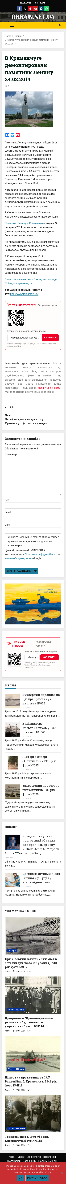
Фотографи (14, 1160)
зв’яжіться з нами (49, 387)
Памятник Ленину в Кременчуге (24, 223)
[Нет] (62, 1173)
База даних (29, 1160)
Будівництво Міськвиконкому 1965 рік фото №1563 (39, 728)
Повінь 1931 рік (47, 1160)
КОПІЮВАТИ (50, 337)
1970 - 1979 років (16, 1128)
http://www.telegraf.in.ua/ (24, 293)
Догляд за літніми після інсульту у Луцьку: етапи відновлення (41, 878)
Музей (21, 1156)
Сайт (7, 524)
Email (8, 512)
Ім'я (7, 499)
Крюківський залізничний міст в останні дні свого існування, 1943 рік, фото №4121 (31, 963)
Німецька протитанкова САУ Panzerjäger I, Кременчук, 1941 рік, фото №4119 (31, 1081)
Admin (8, 971)
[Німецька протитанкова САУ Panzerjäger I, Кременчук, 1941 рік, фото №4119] (33, 1054)
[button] (3, 25)
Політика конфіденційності (41, 554)
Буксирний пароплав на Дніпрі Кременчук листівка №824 (41, 699)
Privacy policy (37, 1177)
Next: (26, 419)
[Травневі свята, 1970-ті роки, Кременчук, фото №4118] (33, 1113)
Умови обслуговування (19, 558)
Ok (20, 1177)
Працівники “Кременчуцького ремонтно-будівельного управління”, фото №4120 (29, 1022)
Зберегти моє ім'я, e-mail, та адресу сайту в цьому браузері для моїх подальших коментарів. (33, 541)
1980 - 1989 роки (16, 1010)
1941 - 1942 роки (16, 1069)
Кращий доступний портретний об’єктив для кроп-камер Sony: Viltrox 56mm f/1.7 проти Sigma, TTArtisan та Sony (32, 844)
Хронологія (34, 1156)
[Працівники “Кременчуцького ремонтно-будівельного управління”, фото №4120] (33, 995)
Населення (49, 1156)
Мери (12, 1156)
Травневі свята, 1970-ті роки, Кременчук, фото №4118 (27, 1139)
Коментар (11, 454)
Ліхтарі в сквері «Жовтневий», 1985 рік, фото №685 (39, 761)
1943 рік (12, 951)
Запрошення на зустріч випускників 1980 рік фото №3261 (40, 790)
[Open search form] (60, 25)
